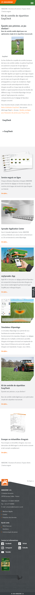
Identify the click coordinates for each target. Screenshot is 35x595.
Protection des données (10, 517)
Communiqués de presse (10, 532)
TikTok (24, 543)
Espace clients (26, 8)
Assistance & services (15, 8)
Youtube (8, 552)
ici (12, 110)
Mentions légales (8, 511)
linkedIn (25, 547)
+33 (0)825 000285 (13, 500)
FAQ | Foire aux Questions (7, 527)
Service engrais (6, 11)
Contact (5, 514)
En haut (29, 481)
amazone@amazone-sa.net (14, 506)
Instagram (8, 547)
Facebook (8, 543)
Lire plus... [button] (4, 193)
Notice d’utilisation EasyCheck (10, 107)
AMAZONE (4, 8)
